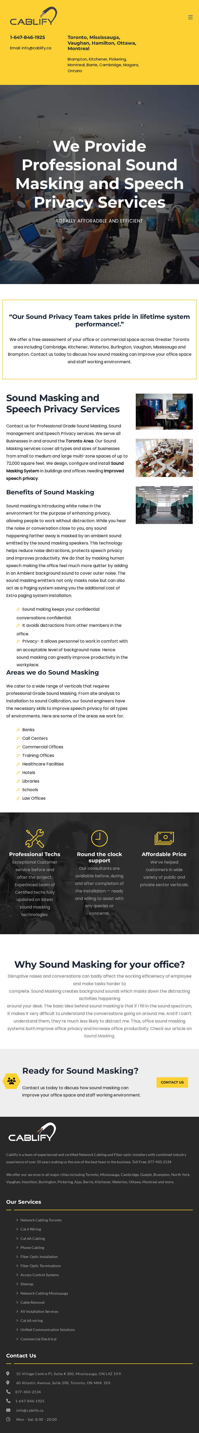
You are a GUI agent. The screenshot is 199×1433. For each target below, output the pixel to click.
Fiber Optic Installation (39, 1256)
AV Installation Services (39, 1311)
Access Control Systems (39, 1275)
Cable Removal (32, 1302)
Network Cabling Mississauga (44, 1293)
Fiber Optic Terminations (40, 1265)
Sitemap (26, 1284)
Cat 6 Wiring (30, 1229)
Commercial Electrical (38, 1339)
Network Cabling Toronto (41, 1220)
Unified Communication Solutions (47, 1329)
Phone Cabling (32, 1247)
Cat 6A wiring (31, 1320)
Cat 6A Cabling (32, 1238)
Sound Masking (99, 1036)
